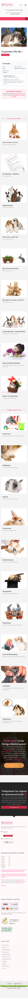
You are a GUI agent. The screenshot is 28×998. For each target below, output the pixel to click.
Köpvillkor (4, 963)
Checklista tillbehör (6, 949)
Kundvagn (4, 961)
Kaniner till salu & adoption (15, 12)
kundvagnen (17, 760)
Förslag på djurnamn (6, 959)
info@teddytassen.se (8, 838)
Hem (8, 12)
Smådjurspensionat (6, 956)
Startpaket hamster (6, 954)
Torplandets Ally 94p (14, 14)
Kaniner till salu (5, 945)
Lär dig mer (4, 947)
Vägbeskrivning (5, 966)
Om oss (3, 968)
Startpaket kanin (5, 952)
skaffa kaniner (19, 881)
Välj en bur (8, 751)
